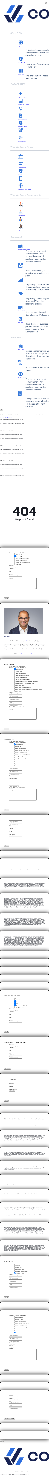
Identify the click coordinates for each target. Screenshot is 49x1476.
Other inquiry (18, 564)
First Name (11, 565)
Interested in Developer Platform (22, 558)
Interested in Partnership (21, 556)
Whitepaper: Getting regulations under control (25, 683)
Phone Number (12, 834)
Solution (1, 1472)
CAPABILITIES (17, 84)
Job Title (11, 831)
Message (11, 577)
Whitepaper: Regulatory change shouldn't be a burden (27, 681)
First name (11, 1008)
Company (11, 574)
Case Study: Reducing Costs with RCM (23, 687)
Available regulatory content (15, 1472)
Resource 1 (16, 237)
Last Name (11, 568)
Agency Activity (19, 1001)
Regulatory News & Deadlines (22, 1005)
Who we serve (6, 1472)
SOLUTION (16, 33)
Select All (18, 999)
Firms (30, 147)
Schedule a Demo (19, 554)
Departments (34, 195)
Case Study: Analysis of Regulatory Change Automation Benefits (29, 689)
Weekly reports (27, 1472)
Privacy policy (35, 1472)
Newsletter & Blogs (20, 1007)
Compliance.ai (24, 640)
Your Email (11, 1086)
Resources (7, 232)
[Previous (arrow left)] (1, 1441)
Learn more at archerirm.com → (6, 417)
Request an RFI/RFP (20, 1319)
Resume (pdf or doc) (13, 1089)
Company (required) (13, 703)
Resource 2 (16, 337)
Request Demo (8, 412)
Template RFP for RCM (20, 685)
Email (10, 571)
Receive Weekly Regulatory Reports (23, 562)
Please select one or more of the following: (17, 552)
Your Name (11, 1083)
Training (22, 1472)
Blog (31, 1472)
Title (10, 1053)
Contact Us (7, 411)
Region (10, 785)
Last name (11, 1011)
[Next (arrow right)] (3, 1441)
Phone (10, 700)
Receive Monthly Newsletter (21, 560)
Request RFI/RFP (19, 671)
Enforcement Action (20, 1003)
